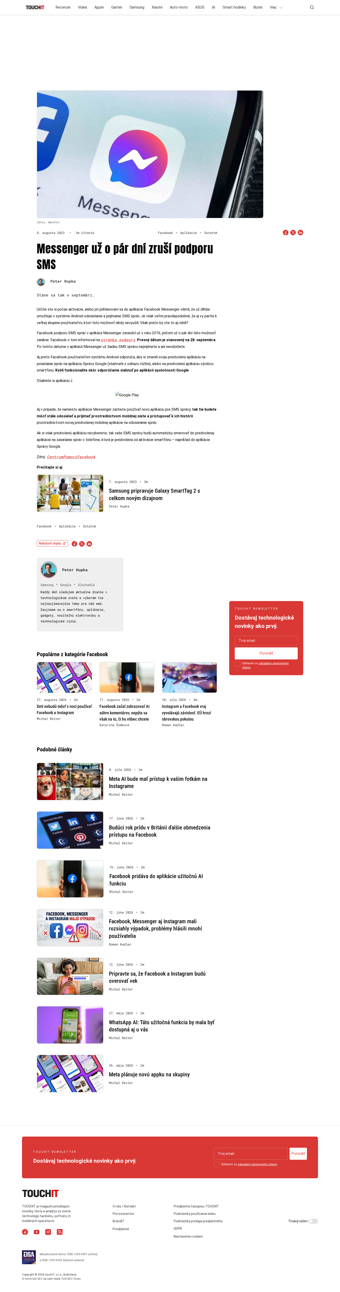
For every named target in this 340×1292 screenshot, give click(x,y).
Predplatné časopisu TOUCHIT (196, 1206)
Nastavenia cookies (188, 1236)
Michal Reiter (49, 718)
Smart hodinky (234, 7)
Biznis (258, 7)
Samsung (137, 7)
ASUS (199, 7)
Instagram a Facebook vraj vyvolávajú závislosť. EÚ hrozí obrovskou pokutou (186, 712)
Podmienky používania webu (195, 1214)
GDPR (178, 1228)
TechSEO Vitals (71, 1278)
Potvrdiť (266, 653)
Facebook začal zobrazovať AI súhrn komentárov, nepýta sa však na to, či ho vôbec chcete (124, 712)
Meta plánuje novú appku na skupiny (149, 1074)
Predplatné (121, 1229)
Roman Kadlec (173, 725)
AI (213, 7)
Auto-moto (179, 7)
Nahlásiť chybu (50, 543)
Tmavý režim (298, 1221)
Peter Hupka (63, 281)
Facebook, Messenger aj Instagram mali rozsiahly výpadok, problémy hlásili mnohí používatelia (155, 928)
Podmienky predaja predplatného (198, 1221)
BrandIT (118, 1221)
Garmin (116, 7)
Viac (274, 7)
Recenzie (63, 7)
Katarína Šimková (114, 725)
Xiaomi (157, 7)
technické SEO (34, 1278)
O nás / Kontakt (124, 1206)
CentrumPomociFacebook (71, 456)
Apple (99, 7)
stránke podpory (118, 339)
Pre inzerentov (123, 1214)
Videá (82, 7)
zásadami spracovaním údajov (257, 1164)
